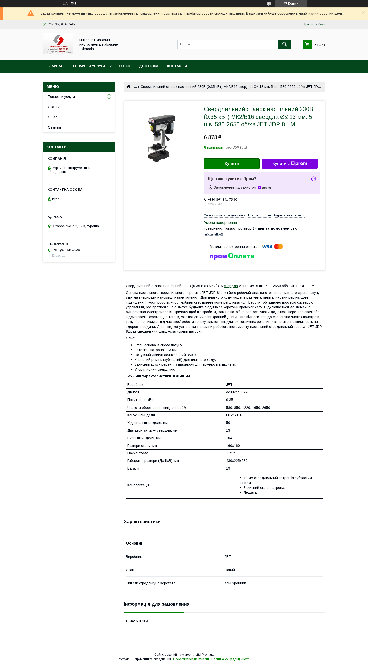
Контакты (177, 66)
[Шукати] (284, 44)
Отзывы (54, 127)
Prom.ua (208, 654)
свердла (231, 286)
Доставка (148, 66)
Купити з (281, 163)
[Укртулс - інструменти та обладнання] (58, 53)
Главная (55, 66)
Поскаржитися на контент (191, 659)
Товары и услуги (88, 66)
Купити (232, 163)
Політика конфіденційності (230, 659)
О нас (124, 66)
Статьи (54, 107)
